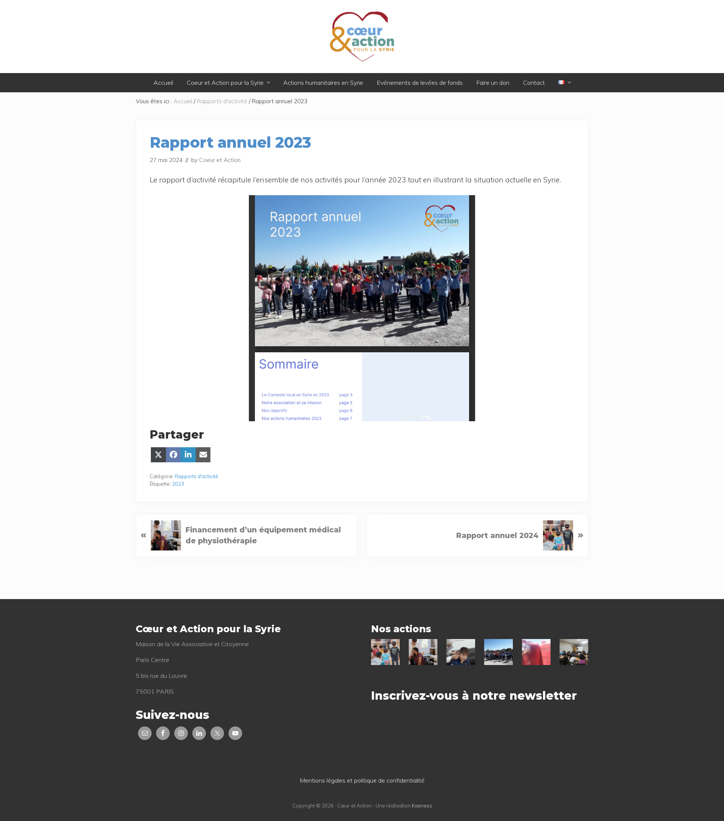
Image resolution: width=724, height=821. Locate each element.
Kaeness (422, 806)
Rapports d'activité (196, 476)
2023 (178, 484)
